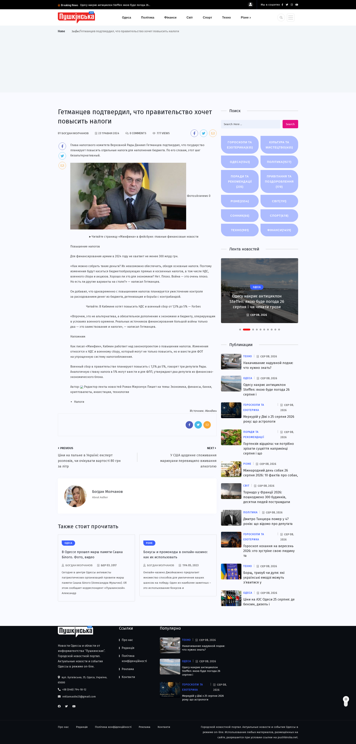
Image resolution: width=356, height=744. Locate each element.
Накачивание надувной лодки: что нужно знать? (203, 647)
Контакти (128, 677)
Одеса (126, 17)
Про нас (127, 640)
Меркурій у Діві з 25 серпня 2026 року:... (104, 5)
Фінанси (170, 17)
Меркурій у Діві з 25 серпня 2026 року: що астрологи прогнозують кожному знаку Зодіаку (257, 298)
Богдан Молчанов (79, 565)
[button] (240, 329)
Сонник (239, 215)
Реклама (128, 669)
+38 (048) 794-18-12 (74, 689)
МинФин (211, 411)
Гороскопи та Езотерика (240, 144)
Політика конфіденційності (134, 658)
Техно (226, 17)
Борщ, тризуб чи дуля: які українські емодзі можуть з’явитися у (263, 577)
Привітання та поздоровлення (279, 181)
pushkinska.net (288, 737)
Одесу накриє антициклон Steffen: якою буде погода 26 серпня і (266, 389)
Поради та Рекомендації (240, 181)
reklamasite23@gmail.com (79, 696)
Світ (190, 17)
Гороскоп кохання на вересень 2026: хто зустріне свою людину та (269, 551)
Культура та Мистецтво (279, 144)
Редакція (128, 648)
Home (61, 31)
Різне (245, 17)
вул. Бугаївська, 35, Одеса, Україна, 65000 (82, 680)
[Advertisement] (178, 62)
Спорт (207, 17)
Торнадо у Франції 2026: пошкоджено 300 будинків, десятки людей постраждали (266, 497)
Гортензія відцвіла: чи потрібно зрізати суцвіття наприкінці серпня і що (268, 448)
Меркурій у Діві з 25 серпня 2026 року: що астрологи (203, 697)
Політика (147, 17)
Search (290, 124)
